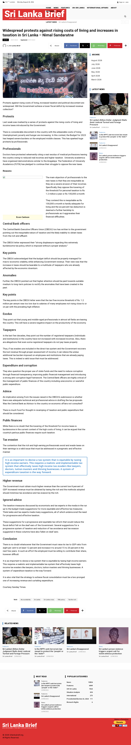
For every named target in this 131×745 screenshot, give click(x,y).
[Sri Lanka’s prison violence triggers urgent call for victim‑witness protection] (93, 156)
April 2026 (95, 76)
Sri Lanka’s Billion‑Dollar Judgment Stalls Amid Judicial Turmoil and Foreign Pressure (108, 122)
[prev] (122, 22)
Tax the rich (72, 600)
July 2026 (95, 64)
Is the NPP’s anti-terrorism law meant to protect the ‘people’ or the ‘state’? (113, 136)
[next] (126, 22)
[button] (125, 16)
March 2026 (96, 79)
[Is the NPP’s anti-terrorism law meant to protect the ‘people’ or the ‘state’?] (93, 135)
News (6, 40)
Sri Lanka (37, 600)
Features (93, 117)
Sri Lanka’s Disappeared (108, 145)
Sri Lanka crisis (49, 600)
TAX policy (61, 600)
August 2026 (96, 60)
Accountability (25, 600)
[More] (125, 45)
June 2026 (95, 68)
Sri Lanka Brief (14, 46)
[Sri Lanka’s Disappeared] (93, 146)
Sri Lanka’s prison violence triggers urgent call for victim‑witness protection (112, 157)
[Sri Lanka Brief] (5, 46)
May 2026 (95, 72)
